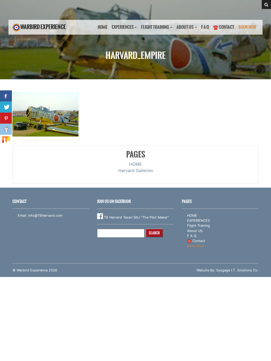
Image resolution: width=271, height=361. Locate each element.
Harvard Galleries (135, 170)
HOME (102, 27)
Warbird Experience (43, 27)
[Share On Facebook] (6, 95)
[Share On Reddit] (6, 129)
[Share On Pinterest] (6, 118)
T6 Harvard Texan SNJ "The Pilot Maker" (136, 217)
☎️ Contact (223, 27)
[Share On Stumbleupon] (6, 140)
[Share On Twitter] (6, 107)
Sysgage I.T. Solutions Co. (237, 270)
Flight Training (155, 27)
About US (185, 27)
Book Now (247, 27)
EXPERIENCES (123, 27)
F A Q (205, 27)
